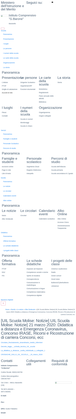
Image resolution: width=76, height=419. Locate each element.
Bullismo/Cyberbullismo (60, 283)
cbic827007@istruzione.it (10, 398)
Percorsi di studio (9, 148)
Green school (56, 276)
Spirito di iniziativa (33, 276)
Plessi (4, 112)
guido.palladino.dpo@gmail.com (13, 415)
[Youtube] (63, 2)
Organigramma (44, 112)
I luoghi (6, 44)
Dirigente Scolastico (27, 82)
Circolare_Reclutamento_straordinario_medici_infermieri (22, 342)
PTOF (4, 86)
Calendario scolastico (47, 219)
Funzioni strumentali (27, 89)
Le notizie (6, 186)
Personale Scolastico (11, 143)
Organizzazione (9, 63)
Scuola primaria (57, 170)
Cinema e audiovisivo (59, 269)
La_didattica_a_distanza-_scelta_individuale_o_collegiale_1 (23, 350)
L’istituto (5, 82)
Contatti (5, 116)
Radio (53, 272)
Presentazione (8, 39)
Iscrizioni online (7, 167)
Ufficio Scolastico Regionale (36, 381)
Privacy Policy (57, 369)
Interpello (30, 173)
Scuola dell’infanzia (58, 167)
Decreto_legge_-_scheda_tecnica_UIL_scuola (18, 346)
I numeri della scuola (10, 53)
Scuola (3, 31)
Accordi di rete (7, 93)
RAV (3, 272)
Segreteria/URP (26, 86)
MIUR (28, 369)
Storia (59, 82)
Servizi (3, 130)
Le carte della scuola (10, 58)
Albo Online (62, 212)
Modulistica (43, 89)
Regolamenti (43, 92)
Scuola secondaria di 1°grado (62, 173)
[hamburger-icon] (2, 28)
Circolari (23, 215)
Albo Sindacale (7, 219)
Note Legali (56, 377)
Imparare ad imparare (35, 269)
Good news (55, 279)
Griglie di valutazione (9, 89)
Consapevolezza (33, 279)
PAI (3, 276)
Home (7, 309)
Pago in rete (6, 170)
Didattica (4, 233)
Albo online (7, 200)
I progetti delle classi (10, 250)
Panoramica (7, 34)
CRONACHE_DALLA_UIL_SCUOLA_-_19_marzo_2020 (21, 354)
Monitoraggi (24, 122)
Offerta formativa (9, 241)
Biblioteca (42, 102)
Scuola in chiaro (26, 126)
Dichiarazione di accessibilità (62, 373)
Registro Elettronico (34, 170)
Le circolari (7, 191)
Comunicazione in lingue (36, 288)
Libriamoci (55, 286)
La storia (6, 67)
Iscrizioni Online (32, 385)
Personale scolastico (34, 160)
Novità (3, 178)
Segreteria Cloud (33, 167)
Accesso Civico (63, 222)
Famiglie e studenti (10, 139)
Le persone (7, 48)
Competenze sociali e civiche (37, 272)
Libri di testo (6, 173)
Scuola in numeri (26, 119)
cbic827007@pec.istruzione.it (12, 405)
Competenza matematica (36, 292)
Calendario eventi (9, 196)
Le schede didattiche (10, 246)
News (4, 215)
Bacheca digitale (7, 300)
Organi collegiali (45, 116)
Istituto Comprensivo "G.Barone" (22, 17)
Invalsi (28, 377)
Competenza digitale (34, 295)
